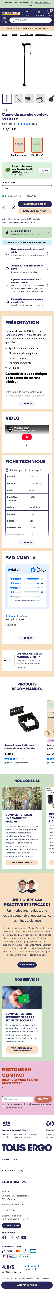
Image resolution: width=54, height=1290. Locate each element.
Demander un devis (34, 211)
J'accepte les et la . (28, 1106)
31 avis (35, 124)
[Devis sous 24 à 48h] (48, 232)
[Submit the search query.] (12, 20)
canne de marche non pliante (20, 334)
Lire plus (27, 403)
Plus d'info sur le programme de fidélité (18, 222)
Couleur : (8, 182)
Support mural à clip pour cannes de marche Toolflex (20, 747)
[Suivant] (48, 733)
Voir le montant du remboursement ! (21, 1049)
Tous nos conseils (22, 862)
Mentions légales (26, 1278)
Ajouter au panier (34, 204)
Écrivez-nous (27, 965)
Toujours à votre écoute (16, 1130)
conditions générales (28, 1104)
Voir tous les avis (9, 1271)
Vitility (4, 109)
